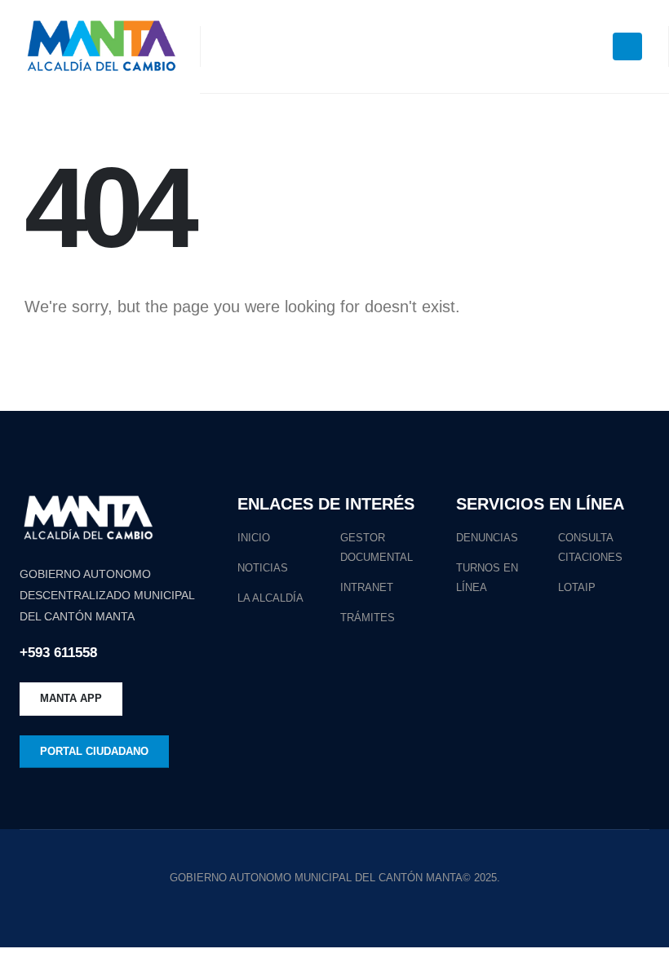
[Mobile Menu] (627, 46)
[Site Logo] (100, 47)
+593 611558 (58, 652)
